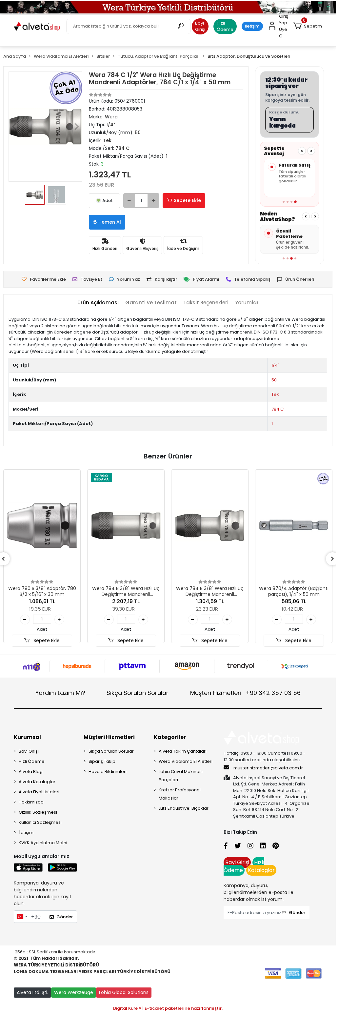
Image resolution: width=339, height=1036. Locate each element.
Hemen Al (109, 222)
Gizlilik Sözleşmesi (38, 812)
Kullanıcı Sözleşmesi (40, 822)
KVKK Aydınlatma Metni (43, 843)
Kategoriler (170, 737)
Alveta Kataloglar (37, 782)
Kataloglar (261, 870)
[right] (332, 559)
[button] (307, 26)
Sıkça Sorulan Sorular (138, 693)
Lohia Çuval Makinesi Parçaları (181, 775)
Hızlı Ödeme (225, 26)
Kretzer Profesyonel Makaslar (180, 794)
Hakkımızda (31, 802)
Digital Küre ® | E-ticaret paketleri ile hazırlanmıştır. (168, 1008)
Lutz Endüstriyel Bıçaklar (184, 808)
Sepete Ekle (187, 200)
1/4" (275, 365)
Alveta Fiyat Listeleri (39, 792)
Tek (275, 394)
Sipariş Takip (102, 761)
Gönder (64, 917)
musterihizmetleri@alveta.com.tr (268, 768)
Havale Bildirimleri (108, 771)
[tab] (98, 303)
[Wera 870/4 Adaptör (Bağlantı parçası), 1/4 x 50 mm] (294, 525)
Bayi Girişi (200, 26)
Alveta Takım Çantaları (183, 751)
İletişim (252, 26)
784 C (277, 409)
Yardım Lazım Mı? (60, 693)
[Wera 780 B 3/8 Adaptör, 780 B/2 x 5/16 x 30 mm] (42, 525)
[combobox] (21, 917)
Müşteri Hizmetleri (245, 693)
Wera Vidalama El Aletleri (185, 761)
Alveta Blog (31, 771)
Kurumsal (27, 737)
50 (274, 380)
